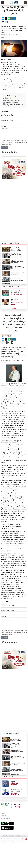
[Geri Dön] (2, 2)
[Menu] (25, 2)
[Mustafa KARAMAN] (5, 792)
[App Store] (14, 828)
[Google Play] (14, 823)
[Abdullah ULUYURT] (5, 783)
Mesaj (3, 126)
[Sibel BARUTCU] (5, 293)
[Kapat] (26, 839)
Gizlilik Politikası (4, 817)
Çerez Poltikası (4, 815)
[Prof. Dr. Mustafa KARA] (5, 302)
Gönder (4, 147)
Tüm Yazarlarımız (22, 286)
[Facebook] (11, 806)
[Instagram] (19, 806)
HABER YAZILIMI (5, 835)
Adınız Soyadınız (7, 120)
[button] (12, 308)
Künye (2, 812)
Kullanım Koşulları (5, 818)
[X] (15, 806)
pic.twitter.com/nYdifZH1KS (11, 100)
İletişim (3, 813)
